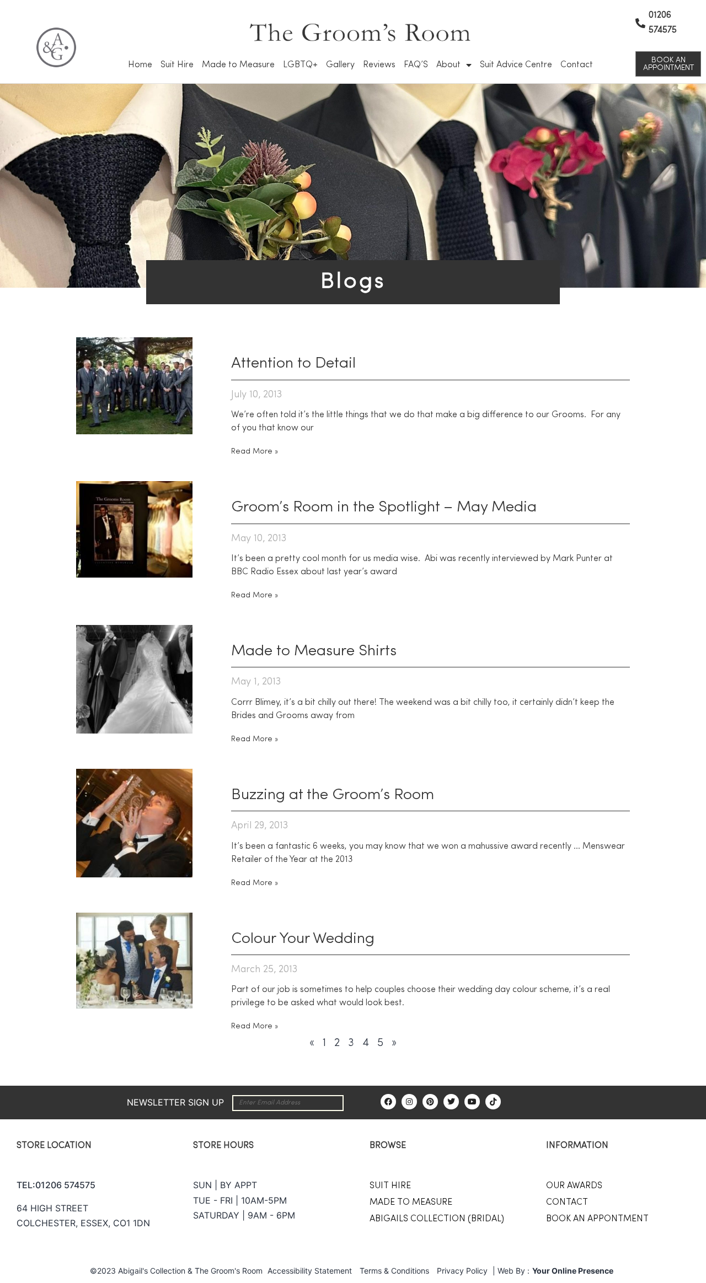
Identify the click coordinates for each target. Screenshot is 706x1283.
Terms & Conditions (394, 1270)
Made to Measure (238, 65)
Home (140, 65)
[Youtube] (472, 1101)
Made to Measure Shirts (314, 651)
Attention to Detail (293, 363)
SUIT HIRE (390, 1186)
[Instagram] (409, 1101)
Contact (576, 65)
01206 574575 (65, 1184)
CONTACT (567, 1202)
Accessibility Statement (310, 1270)
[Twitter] (451, 1101)
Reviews (379, 65)
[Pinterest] (430, 1101)
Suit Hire (177, 65)
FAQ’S (416, 65)
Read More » (254, 451)
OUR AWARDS (574, 1186)
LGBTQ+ (300, 65)
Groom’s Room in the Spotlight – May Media (384, 507)
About (448, 65)
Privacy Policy (462, 1270)
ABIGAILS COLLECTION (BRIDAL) (437, 1219)
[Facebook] (388, 1101)
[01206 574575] (640, 23)
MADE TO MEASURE (411, 1202)
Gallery (340, 65)
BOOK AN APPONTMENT (597, 1219)
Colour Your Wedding (303, 939)
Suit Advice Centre (516, 65)
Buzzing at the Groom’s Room (332, 795)
